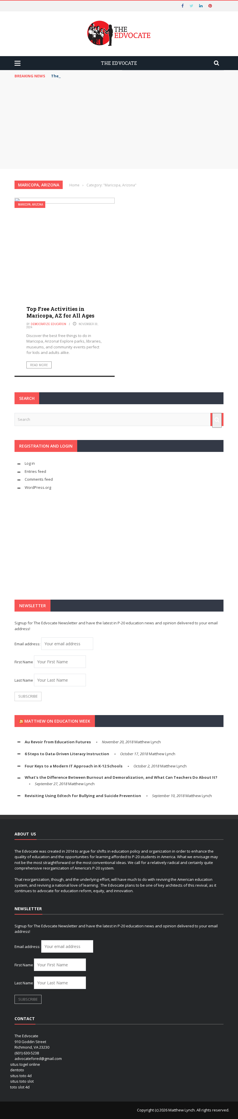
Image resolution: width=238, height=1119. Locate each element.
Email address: (28, 643)
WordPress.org (38, 487)
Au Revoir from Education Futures (58, 741)
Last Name (24, 680)
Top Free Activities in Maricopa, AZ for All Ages (60, 312)
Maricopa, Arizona (30, 204)
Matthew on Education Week (57, 721)
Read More (39, 365)
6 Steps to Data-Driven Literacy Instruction (67, 753)
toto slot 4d (20, 1087)
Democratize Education (48, 324)
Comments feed (39, 479)
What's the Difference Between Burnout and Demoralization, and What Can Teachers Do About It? (121, 777)
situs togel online (25, 1064)
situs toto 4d (21, 1075)
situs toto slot (22, 1081)
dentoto (17, 1069)
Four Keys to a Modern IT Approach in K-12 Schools (73, 766)
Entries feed (35, 471)
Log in (30, 463)
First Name (24, 661)
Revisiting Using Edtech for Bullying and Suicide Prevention (83, 795)
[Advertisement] (119, 125)
